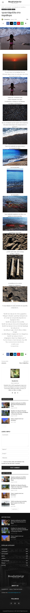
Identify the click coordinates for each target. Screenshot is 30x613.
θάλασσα (9, 9)
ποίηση (13, 9)
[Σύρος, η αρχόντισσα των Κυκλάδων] (6, 421)
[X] (11, 23)
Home (3, 7)
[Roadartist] (3, 19)
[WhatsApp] (22, 23)
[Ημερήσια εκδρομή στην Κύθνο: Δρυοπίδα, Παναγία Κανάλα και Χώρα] (6, 405)
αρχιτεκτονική (5, 423)
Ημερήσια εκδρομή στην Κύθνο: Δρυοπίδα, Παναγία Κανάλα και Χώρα (18, 404)
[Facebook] (7, 23)
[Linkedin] (15, 23)
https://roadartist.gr (15, 383)
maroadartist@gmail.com (14, 592)
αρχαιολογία (4, 415)
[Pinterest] (18, 23)
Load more (14, 509)
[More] (25, 23)
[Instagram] (15, 392)
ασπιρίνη (4, 363)
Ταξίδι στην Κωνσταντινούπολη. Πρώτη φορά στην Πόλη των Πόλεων (19, 503)
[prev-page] (2, 426)
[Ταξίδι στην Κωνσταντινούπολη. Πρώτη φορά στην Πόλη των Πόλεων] (6, 503)
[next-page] (5, 426)
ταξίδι (3, 407)
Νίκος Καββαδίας (23, 363)
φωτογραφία (8, 7)
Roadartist (7, 19)
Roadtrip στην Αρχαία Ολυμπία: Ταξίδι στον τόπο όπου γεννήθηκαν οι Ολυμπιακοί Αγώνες (19, 412)
